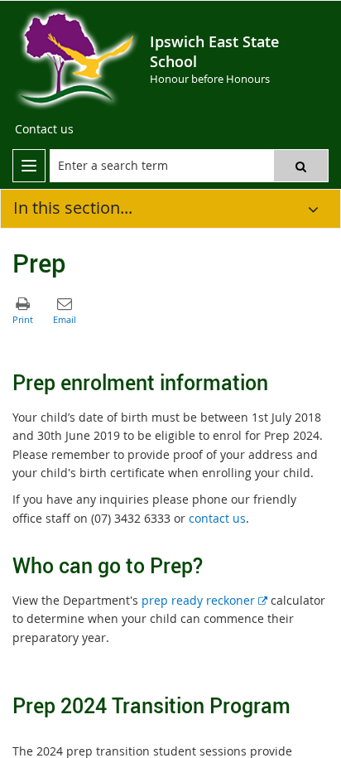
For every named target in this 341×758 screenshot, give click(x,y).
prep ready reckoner (204, 600)
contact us (217, 518)
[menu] (29, 165)
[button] (301, 165)
